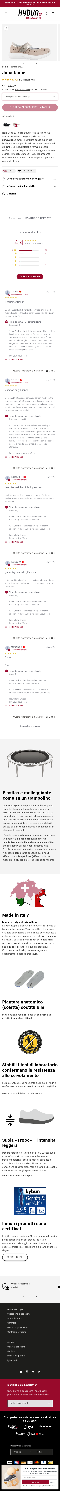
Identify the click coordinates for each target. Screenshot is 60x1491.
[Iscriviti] (49, 1403)
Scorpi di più (15, 1257)
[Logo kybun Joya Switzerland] (30, 1434)
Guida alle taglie (15, 1309)
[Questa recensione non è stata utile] (52, 370)
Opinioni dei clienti (16, 1347)
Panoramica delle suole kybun (17, 1175)
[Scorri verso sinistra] (24, 64)
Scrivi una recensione (30, 276)
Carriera (11, 1351)
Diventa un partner (16, 1355)
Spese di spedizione (22, 89)
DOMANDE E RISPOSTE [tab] (38, 218)
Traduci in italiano (15, 359)
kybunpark (12, 1360)
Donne (5, 67)
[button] (6, 14)
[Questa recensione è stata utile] (47, 370)
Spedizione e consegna (19, 1314)
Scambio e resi (14, 1318)
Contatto (11, 1342)
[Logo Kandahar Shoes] (45, 1427)
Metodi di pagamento (17, 1327)
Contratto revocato (17, 1332)
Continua (35, 1482)
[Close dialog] (56, 1467)
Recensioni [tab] (15, 218)
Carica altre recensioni (30, 726)
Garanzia (11, 1323)
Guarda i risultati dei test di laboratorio (22, 1093)
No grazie (53, 1482)
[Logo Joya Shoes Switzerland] (28, 1427)
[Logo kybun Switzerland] (13, 1427)
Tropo (11, 171)
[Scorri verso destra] (36, 64)
